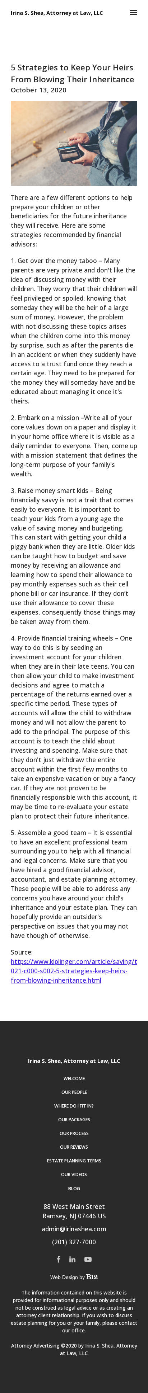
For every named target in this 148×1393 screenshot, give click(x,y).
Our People (74, 1092)
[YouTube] (88, 1259)
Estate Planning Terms (74, 1160)
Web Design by (68, 1277)
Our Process (74, 1133)
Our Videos (74, 1174)
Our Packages (74, 1119)
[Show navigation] (131, 12)
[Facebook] (58, 1259)
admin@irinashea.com (74, 1229)
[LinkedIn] (72, 1259)
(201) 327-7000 (74, 1242)
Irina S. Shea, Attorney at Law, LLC (57, 12)
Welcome (74, 1078)
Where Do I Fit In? (74, 1106)
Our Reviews (74, 1147)
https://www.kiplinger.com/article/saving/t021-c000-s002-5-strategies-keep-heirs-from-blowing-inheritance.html (74, 970)
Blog (74, 1188)
